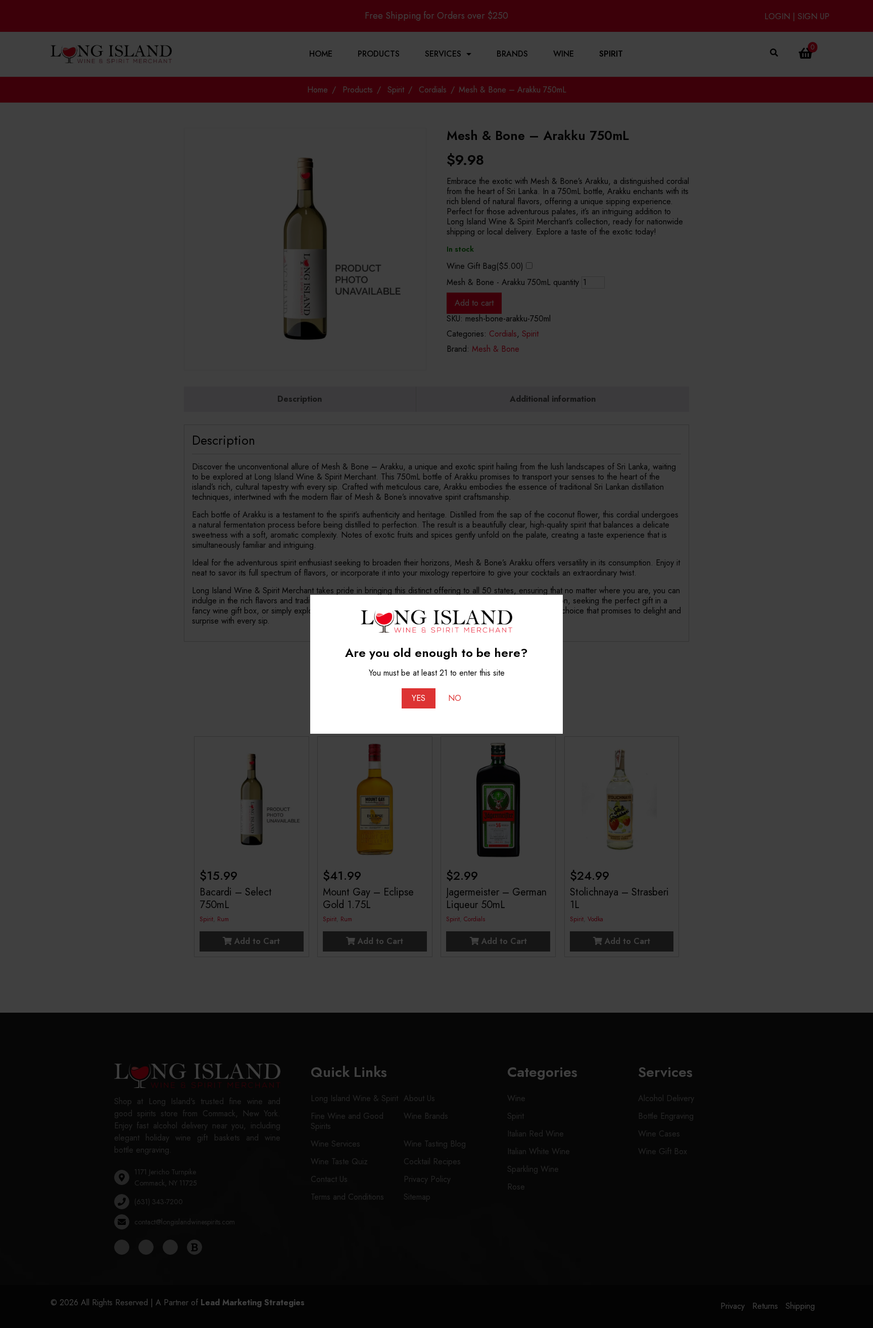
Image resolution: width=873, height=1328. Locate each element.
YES (418, 698)
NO (454, 698)
